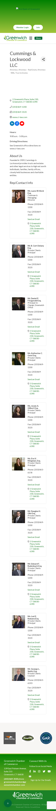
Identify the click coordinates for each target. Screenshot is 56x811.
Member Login (22, 27)
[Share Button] (43, 59)
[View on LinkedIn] (12, 125)
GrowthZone (35, 807)
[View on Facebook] (17, 125)
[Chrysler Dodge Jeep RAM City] (28, 738)
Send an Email (34, 219)
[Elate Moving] (10, 738)
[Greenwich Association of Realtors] (46, 738)
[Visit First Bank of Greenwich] (28, 8)
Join (38, 27)
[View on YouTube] (22, 125)
